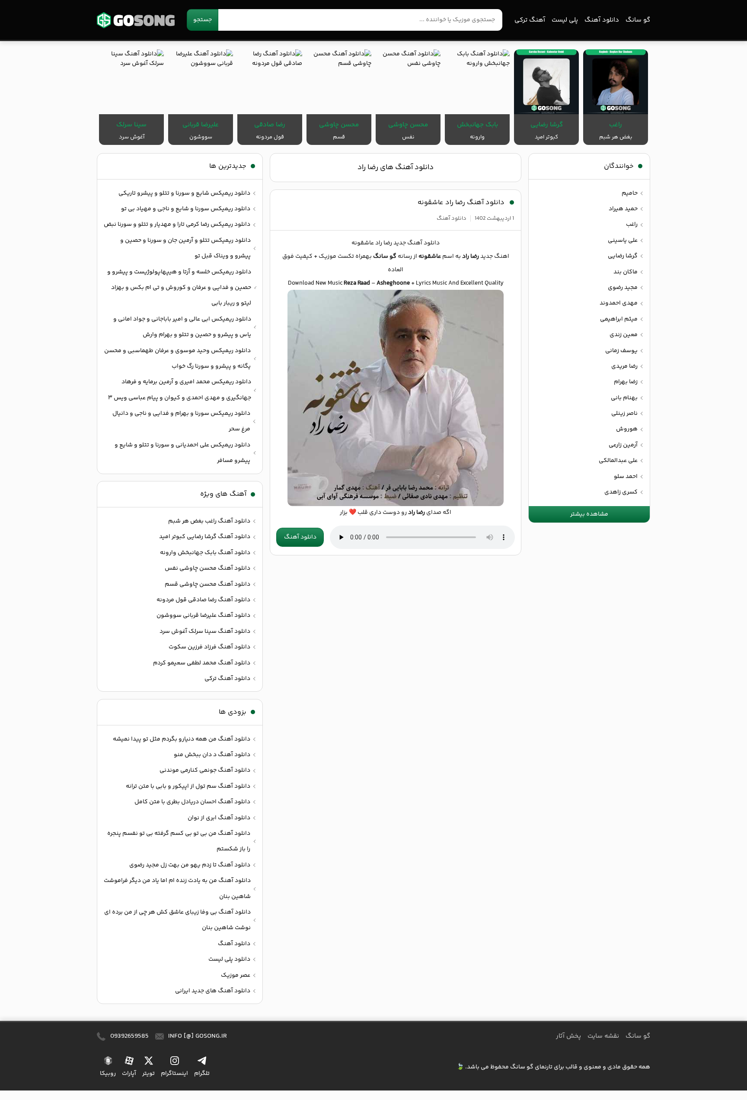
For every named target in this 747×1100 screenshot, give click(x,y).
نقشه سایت (603, 1036)
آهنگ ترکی (529, 20)
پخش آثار (568, 1036)
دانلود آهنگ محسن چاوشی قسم (207, 584)
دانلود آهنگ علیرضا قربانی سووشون (203, 615)
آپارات (129, 1073)
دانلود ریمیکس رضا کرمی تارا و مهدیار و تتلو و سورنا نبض (177, 224)
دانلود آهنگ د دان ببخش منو (212, 755)
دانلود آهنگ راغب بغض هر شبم (209, 521)
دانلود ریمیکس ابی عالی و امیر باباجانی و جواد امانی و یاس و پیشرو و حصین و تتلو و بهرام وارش (182, 327)
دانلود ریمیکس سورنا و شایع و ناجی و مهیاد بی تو (185, 209)
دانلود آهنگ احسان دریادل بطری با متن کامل (192, 802)
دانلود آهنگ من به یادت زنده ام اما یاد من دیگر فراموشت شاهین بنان (177, 888)
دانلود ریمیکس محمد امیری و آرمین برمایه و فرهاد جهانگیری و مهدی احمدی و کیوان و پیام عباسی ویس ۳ (179, 389)
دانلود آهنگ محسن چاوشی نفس (207, 568)
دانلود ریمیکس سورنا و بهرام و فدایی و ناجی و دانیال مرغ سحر (181, 421)
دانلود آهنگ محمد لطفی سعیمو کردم (201, 663)
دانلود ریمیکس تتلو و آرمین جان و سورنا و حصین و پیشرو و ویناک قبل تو (185, 248)
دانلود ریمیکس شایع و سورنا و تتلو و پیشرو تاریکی (184, 193)
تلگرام (202, 1073)
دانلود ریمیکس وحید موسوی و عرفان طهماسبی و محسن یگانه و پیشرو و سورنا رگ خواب (177, 358)
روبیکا (108, 1073)
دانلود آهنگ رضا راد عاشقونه (461, 202)
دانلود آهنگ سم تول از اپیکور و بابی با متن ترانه (188, 786)
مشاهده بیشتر (589, 514)
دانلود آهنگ (601, 20)
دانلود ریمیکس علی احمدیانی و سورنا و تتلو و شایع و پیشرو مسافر (182, 452)
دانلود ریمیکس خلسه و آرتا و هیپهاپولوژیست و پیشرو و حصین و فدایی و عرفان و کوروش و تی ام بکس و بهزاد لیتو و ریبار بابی (179, 287)
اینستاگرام (174, 1073)
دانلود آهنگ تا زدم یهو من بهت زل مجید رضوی (189, 865)
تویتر (148, 1073)
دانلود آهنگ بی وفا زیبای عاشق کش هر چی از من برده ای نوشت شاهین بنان (177, 920)
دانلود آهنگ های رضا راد (396, 167)
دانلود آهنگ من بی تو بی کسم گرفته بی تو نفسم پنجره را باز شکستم (178, 841)
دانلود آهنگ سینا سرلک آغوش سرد (205, 631)
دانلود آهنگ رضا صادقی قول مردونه (203, 600)
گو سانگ (136, 20)
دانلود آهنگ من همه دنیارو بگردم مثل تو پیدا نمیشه (181, 739)
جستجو (202, 20)
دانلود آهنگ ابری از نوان (219, 818)
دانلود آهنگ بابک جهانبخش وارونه (205, 553)
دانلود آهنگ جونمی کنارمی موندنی (205, 770)
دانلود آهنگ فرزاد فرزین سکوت (209, 647)
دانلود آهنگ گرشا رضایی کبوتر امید (204, 537)
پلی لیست (565, 20)
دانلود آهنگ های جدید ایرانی (212, 991)
